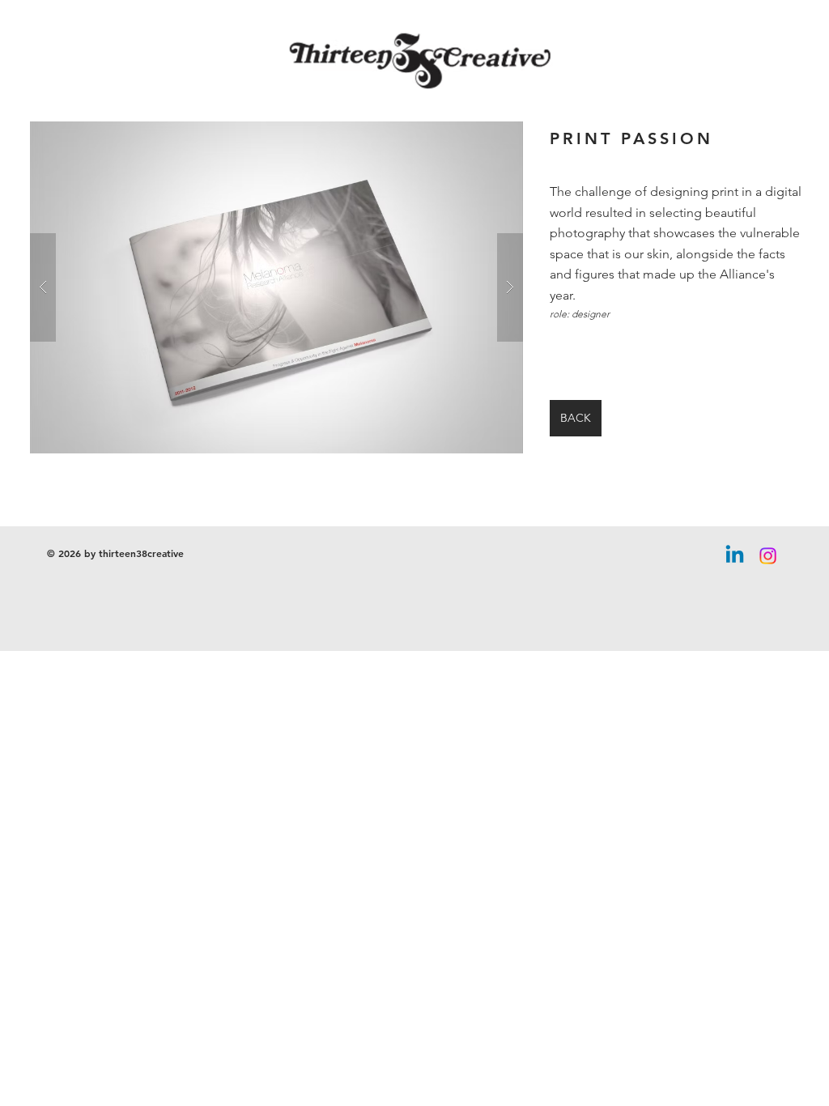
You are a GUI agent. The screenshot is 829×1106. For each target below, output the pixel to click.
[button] (276, 287)
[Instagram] (768, 556)
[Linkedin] (735, 556)
